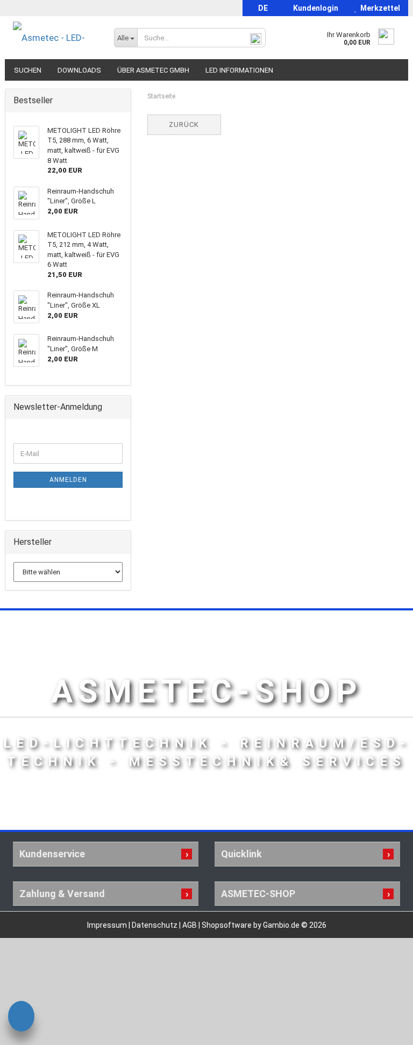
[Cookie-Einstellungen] (21, 1018)
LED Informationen (239, 70)
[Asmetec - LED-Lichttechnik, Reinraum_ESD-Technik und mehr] (55, 37)
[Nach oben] (383, 1029)
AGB (190, 925)
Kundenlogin (314, 8)
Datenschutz (155, 925)
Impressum (108, 925)
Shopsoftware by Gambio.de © (264, 925)
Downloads (79, 70)
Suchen (27, 70)
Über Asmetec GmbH (153, 70)
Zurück (184, 124)
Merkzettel (378, 8)
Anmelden (68, 480)
